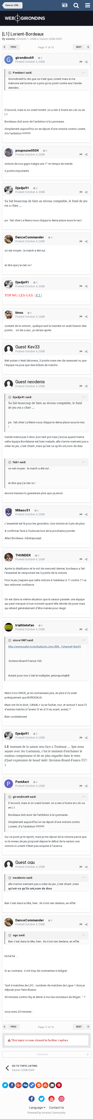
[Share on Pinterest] (59, 1085)
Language (36, 1107)
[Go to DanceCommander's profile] (8, 239)
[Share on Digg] (25, 1085)
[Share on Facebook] (12, 1085)
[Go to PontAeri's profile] (8, 783)
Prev (13, 47)
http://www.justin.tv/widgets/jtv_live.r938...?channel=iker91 (44, 646)
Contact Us (56, 1107)
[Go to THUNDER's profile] (8, 557)
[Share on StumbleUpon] (45, 1085)
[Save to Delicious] (32, 1085)
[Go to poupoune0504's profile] (8, 152)
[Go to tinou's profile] (8, 314)
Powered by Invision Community (46, 1112)
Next (79, 47)
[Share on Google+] (19, 1085)
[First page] (4, 47)
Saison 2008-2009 (50, 38)
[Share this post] (86, 62)
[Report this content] (80, 62)
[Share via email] (52, 1085)
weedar (10, 38)
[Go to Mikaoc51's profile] (8, 512)
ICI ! (38, 295)
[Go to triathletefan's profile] (8, 627)
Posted (30, 61)
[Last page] (88, 47)
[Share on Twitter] (5, 1085)
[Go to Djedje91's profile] (8, 190)
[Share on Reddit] (39, 1085)
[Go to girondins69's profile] (8, 59)
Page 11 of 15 (46, 47)
